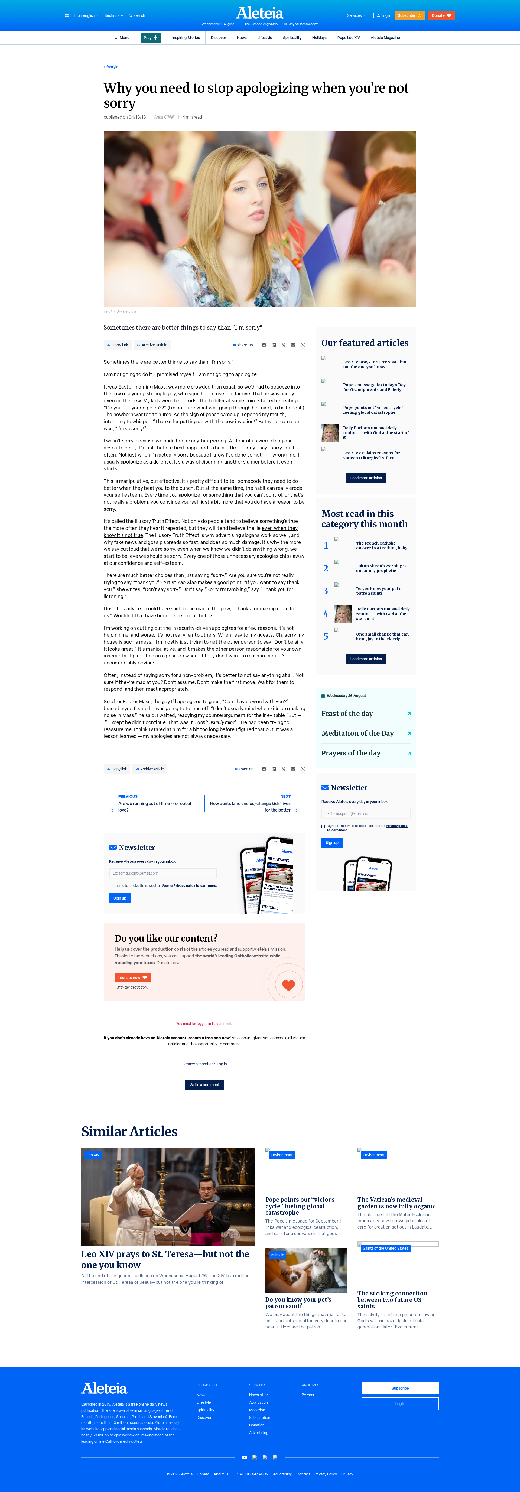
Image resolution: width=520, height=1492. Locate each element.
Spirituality (292, 37)
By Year (308, 1394)
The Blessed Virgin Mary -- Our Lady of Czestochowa (281, 24)
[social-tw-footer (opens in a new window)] (265, 1457)
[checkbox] (110, 886)
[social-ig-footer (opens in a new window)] (275, 1457)
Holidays (319, 37)
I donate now (129, 977)
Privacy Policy (325, 1474)
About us (221, 1474)
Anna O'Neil (164, 117)
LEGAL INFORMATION (251, 1474)
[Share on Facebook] (264, 345)
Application (258, 1402)
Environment (281, 1154)
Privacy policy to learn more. (195, 885)
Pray (147, 37)
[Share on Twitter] (283, 345)
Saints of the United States (385, 1248)
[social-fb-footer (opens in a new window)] (254, 1457)
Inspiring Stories (186, 37)
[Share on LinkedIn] (274, 345)
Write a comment (205, 1084)
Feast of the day (347, 713)
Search (139, 15)
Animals (277, 1254)
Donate (438, 15)
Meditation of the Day (357, 733)
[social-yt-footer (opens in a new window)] (244, 1457)
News (242, 37)
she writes (128, 589)
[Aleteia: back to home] (260, 12)
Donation (257, 1425)
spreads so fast (181, 542)
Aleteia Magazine (385, 37)
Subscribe (406, 15)
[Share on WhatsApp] (303, 345)
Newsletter (258, 1394)
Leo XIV (93, 1154)
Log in (386, 15)
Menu (124, 37)
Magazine (257, 1410)
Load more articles (366, 477)
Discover (218, 37)
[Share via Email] (293, 345)
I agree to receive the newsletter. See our (166, 886)
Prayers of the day (351, 753)
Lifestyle (265, 37)
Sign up (119, 898)
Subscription (259, 1417)
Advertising (258, 1432)
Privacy (347, 1474)
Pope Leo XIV (348, 37)
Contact (303, 1474)
